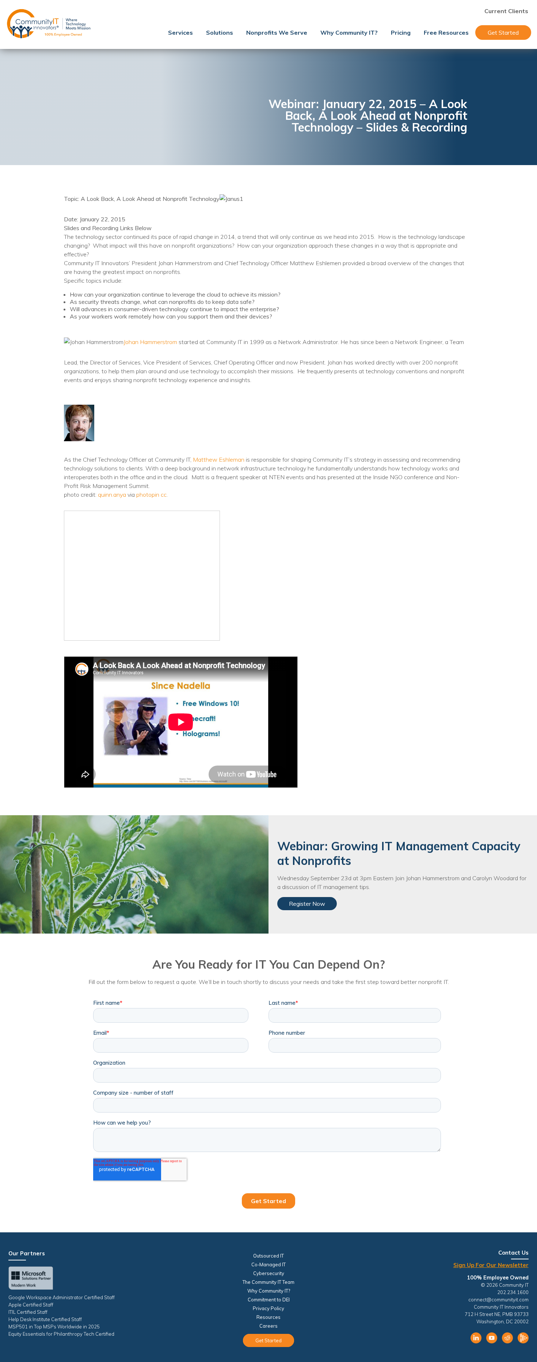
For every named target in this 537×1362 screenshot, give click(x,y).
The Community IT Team (268, 1282)
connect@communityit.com (498, 1299)
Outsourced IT (268, 1256)
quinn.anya (112, 494)
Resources (268, 1317)
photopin (147, 494)
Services (180, 32)
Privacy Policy (268, 1308)
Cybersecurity (268, 1273)
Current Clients (506, 11)
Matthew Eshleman (218, 459)
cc (164, 494)
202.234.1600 (513, 1292)
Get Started (503, 32)
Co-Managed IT (268, 1264)
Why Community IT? (349, 32)
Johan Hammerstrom (150, 342)
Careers (268, 1326)
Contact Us (513, 1252)
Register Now (307, 903)
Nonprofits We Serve (276, 32)
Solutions (219, 32)
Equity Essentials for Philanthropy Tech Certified (61, 1334)
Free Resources (446, 32)
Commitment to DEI (269, 1299)
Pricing (401, 32)
